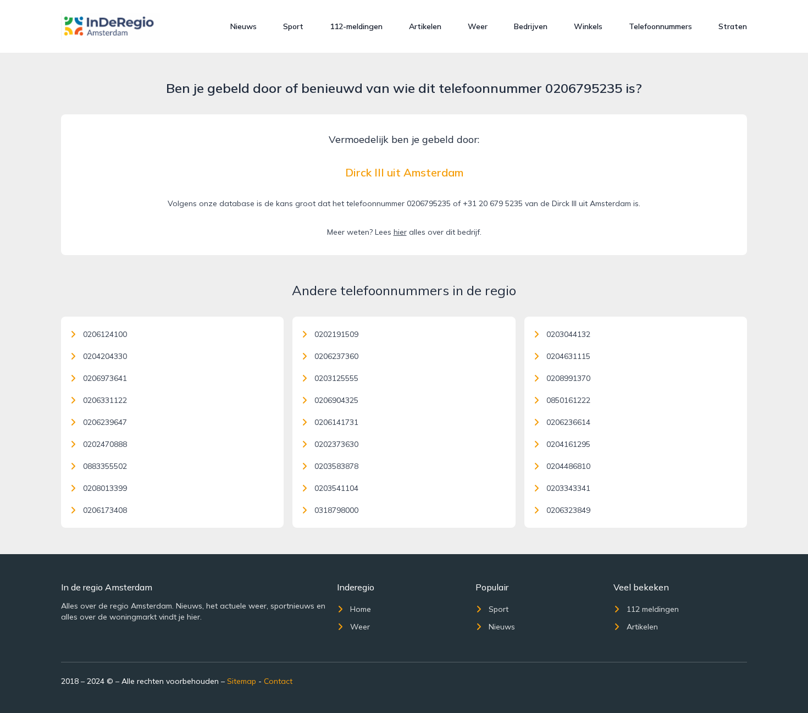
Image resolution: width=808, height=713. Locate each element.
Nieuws (243, 26)
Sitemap (241, 681)
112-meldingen (356, 26)
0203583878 (336, 466)
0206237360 (336, 356)
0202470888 (105, 444)
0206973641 (105, 378)
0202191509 (336, 334)
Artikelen (425, 26)
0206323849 (568, 510)
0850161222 (568, 400)
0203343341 (568, 488)
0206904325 (336, 400)
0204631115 (568, 356)
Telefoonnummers (660, 26)
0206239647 (105, 422)
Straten (732, 26)
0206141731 (336, 422)
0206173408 (105, 510)
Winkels (588, 26)
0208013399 (105, 488)
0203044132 (568, 334)
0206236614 (568, 422)
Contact (278, 681)
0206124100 (105, 334)
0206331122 (105, 400)
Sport (293, 26)
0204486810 (568, 466)
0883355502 (105, 466)
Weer (478, 26)
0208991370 (568, 378)
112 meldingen (653, 609)
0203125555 (336, 378)
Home (360, 609)
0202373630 (336, 444)
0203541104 (336, 488)
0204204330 (105, 356)
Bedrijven (530, 26)
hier (400, 232)
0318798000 (336, 510)
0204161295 (568, 444)
